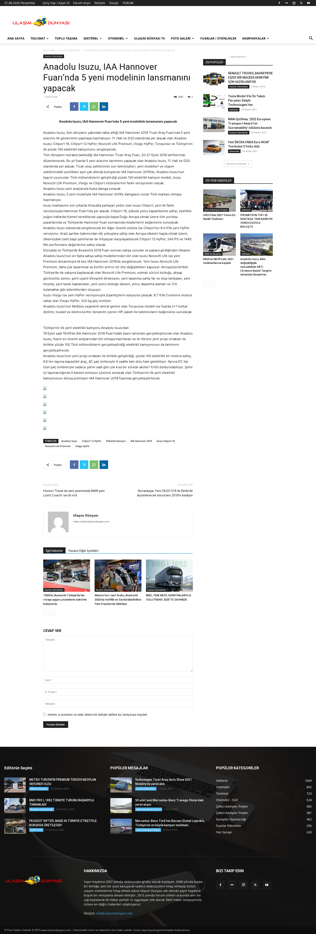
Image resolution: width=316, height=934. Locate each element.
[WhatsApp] (94, 106)
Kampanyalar (253, 38)
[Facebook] (279, 3)
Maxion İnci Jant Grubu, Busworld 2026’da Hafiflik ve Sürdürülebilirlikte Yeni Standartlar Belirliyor (118, 599)
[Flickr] (286, 3)
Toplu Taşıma (66, 38)
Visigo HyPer (82, 446)
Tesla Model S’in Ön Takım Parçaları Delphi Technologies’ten (246, 100)
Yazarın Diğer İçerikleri (83, 550)
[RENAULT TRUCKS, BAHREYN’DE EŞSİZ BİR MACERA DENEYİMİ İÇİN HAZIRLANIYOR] (214, 78)
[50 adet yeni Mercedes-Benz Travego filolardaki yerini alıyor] (121, 805)
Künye (113, 3)
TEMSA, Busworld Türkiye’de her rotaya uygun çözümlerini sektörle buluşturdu (65, 599)
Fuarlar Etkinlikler (69, 50)
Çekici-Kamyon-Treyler (216, 209)
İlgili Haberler (54, 550)
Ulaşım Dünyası (85, 515)
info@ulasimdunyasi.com (114, 913)
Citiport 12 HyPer (91, 441)
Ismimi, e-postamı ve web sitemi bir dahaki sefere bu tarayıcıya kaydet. (98, 714)
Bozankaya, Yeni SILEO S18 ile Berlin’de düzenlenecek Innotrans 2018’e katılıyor (165, 493)
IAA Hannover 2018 (141, 441)
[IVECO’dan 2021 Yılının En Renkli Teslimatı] (219, 200)
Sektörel (90, 38)
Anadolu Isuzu (69, 441)
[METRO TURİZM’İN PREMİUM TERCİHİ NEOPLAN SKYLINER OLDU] (15, 785)
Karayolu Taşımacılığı (42, 809)
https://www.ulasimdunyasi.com (91, 521)
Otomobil (116, 38)
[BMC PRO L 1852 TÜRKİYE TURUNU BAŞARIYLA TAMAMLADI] (15, 805)
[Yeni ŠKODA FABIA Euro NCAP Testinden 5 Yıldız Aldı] (214, 147)
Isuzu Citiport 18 (165, 441)
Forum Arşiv (81, 3)
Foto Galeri (181, 38)
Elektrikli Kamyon (116, 441)
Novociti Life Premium (58, 446)
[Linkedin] (104, 106)
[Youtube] (308, 3)
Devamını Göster (236, 164)
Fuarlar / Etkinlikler (218, 38)
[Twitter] (301, 3)
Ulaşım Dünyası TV (149, 38)
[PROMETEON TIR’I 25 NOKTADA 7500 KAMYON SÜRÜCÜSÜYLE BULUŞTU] (256, 200)
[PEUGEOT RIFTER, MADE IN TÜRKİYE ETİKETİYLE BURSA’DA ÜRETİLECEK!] (15, 826)
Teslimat (38, 38)
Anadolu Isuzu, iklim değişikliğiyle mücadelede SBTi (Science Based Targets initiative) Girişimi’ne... (256, 266)
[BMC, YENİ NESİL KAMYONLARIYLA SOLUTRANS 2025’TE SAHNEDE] (169, 576)
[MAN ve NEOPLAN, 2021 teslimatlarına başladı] (219, 244)
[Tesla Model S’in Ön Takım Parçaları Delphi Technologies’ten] (214, 101)
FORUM (128, 3)
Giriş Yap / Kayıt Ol (56, 3)
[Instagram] (294, 3)
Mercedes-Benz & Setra (149, 809)
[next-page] (52, 612)
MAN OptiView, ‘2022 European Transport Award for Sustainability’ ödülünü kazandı (250, 123)
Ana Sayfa (16, 38)
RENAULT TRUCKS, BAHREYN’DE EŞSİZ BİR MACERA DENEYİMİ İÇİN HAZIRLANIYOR (250, 77)
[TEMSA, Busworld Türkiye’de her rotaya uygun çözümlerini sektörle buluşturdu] (66, 576)
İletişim (100, 3)
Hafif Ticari (36, 829)
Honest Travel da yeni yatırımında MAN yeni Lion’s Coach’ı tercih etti (73, 493)
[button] (311, 39)
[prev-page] (46, 612)
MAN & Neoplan (212, 253)
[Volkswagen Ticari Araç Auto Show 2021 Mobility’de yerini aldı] (121, 785)
